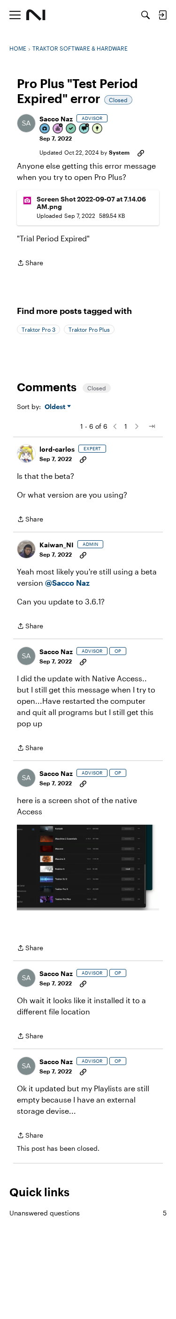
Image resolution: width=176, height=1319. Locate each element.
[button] (26, 123)
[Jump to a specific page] (151, 426)
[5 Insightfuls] (97, 129)
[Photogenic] (45, 129)
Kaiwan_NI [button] (56, 545)
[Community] (36, 15)
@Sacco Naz (67, 582)
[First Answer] (71, 129)
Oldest (56, 406)
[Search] (145, 15)
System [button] (119, 152)
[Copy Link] (140, 152)
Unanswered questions (88, 1213)
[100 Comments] (84, 129)
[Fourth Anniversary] (58, 129)
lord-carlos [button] (57, 449)
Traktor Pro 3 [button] (38, 329)
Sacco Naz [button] (56, 119)
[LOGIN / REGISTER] (162, 15)
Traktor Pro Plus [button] (89, 329)
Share (30, 263)
